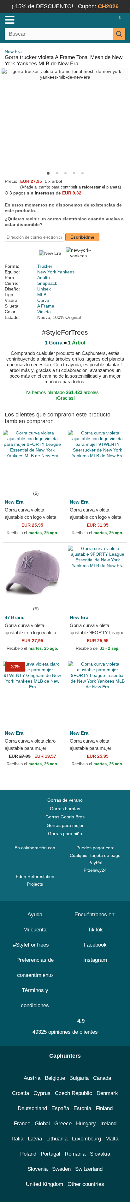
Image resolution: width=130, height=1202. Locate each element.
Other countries (86, 1184)
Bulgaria (79, 1078)
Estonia (82, 1108)
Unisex (44, 288)
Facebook (95, 945)
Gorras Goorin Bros (65, 816)
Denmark (107, 1093)
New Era (13, 51)
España (60, 1108)
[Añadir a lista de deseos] (50, 479)
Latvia (35, 1139)
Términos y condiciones (35, 997)
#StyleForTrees (32, 945)
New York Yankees (55, 271)
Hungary (86, 1124)
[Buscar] (119, 34)
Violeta (44, 311)
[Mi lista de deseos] (106, 20)
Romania (75, 1154)
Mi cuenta (34, 930)
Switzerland (89, 1169)
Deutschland (32, 1108)
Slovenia (37, 1169)
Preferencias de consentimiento (35, 967)
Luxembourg (86, 1139)
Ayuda (34, 915)
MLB (41, 294)
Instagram (95, 960)
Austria (32, 1078)
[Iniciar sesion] (95, 20)
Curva (43, 300)
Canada (102, 1078)
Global (42, 1124)
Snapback (47, 283)
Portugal (50, 1154)
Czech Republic (73, 1093)
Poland (28, 1154)
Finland (104, 1108)
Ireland (108, 1124)
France (22, 1124)
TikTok (95, 930)
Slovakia (100, 1154)
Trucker (44, 266)
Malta (111, 1139)
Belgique (55, 1078)
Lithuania (57, 1139)
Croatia (20, 1093)
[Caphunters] (38, 20)
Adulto (43, 277)
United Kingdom (44, 1184)
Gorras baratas (65, 808)
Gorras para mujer (65, 825)
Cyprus (41, 1093)
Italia (17, 1139)
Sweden (61, 1169)
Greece (63, 1124)
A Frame (45, 305)
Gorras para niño (65, 833)
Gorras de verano (65, 800)
